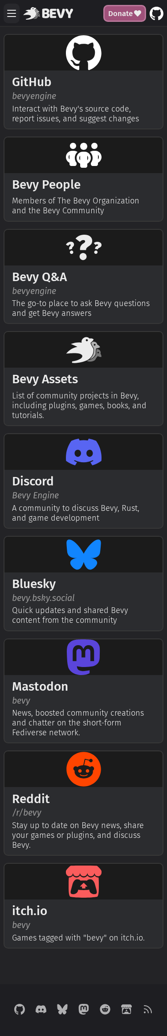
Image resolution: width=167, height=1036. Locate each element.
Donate (120, 13)
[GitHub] (19, 1010)
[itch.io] (126, 1010)
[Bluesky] (62, 1010)
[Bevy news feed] (148, 1010)
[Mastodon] (83, 1010)
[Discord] (41, 1010)
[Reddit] (105, 1010)
